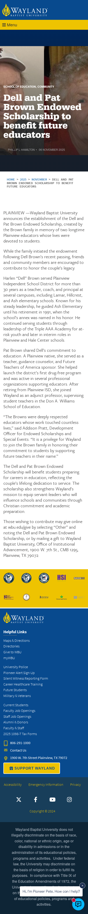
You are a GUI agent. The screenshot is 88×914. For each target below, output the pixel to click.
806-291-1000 (20, 742)
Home (11, 179)
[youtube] (52, 799)
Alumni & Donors (15, 722)
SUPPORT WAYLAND (34, 768)
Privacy (75, 784)
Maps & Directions (16, 640)
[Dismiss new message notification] (82, 886)
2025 (24, 179)
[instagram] (69, 799)
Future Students (15, 690)
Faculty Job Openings (19, 710)
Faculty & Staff (13, 728)
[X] (18, 799)
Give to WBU (12, 652)
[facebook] (35, 799)
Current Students (15, 705)
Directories (11, 646)
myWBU (9, 658)
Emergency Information (45, 784)
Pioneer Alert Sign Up (19, 672)
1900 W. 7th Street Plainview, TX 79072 (38, 757)
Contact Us (18, 750)
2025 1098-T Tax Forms (20, 733)
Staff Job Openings (17, 716)
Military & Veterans (17, 695)
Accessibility (13, 784)
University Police (15, 667)
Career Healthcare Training (23, 684)
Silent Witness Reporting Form (25, 678)
